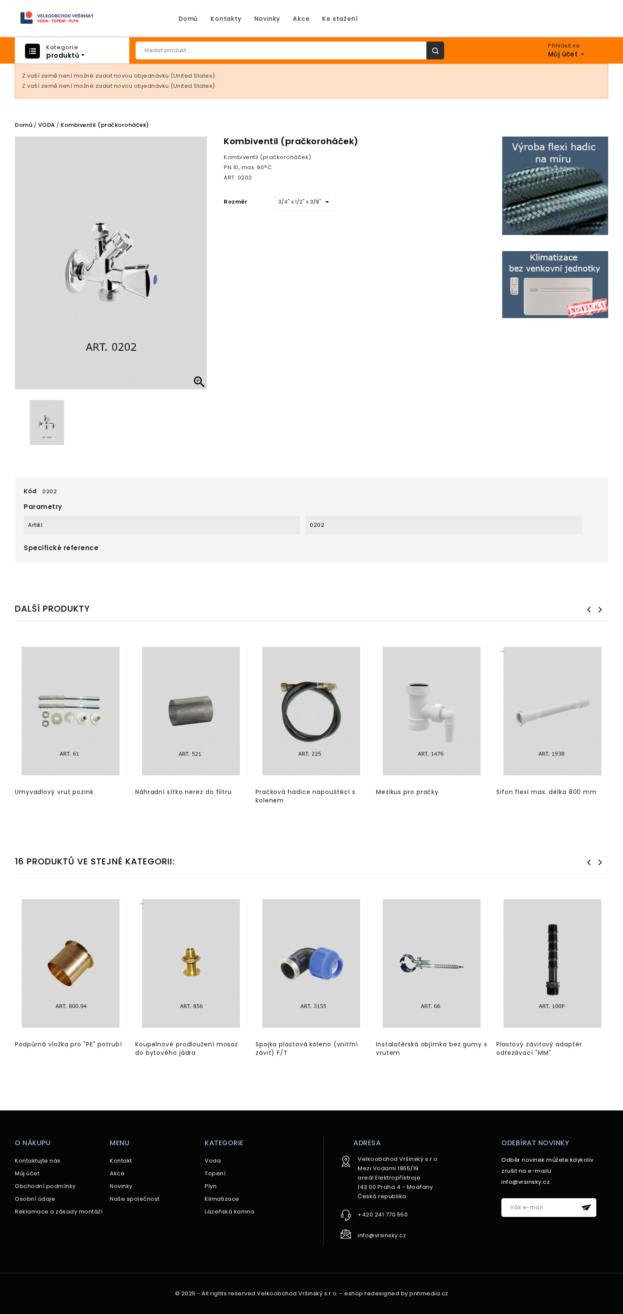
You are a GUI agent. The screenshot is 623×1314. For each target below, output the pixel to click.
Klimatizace (222, 1199)
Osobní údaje (35, 1199)
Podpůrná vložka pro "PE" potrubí (68, 1044)
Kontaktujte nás (38, 1161)
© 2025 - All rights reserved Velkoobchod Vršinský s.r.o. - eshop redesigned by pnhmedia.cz (311, 1293)
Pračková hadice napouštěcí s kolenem (306, 796)
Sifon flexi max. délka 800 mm (546, 792)
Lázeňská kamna (229, 1212)
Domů (188, 18)
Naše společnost (135, 1199)
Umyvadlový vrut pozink (54, 792)
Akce (301, 18)
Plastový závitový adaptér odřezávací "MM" (539, 1048)
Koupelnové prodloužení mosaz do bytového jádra (186, 1048)
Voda (213, 1161)
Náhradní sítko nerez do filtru (183, 792)
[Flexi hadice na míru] (555, 186)
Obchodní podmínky (45, 1186)
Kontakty (226, 18)
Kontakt (121, 1161)
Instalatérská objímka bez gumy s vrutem (431, 1048)
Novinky (267, 18)
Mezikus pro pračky (407, 792)
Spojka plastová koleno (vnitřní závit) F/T (307, 1048)
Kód (30, 491)
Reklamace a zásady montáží (59, 1212)
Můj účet (27, 1173)
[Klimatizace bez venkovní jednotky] (555, 284)
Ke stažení (340, 18)
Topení (215, 1173)
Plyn (211, 1186)
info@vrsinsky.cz (382, 1235)
